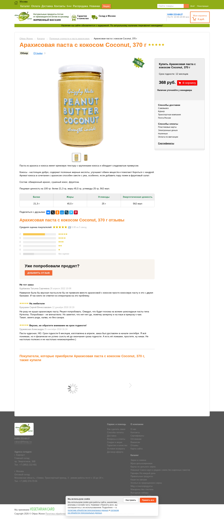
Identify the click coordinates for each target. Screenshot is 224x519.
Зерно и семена (138, 460)
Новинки (94, 6)
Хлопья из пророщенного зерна (146, 483)
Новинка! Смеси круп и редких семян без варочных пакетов (160, 470)
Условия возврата (116, 449)
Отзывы (38, 53)
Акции (106, 6)
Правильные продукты (142, 476)
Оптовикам (136, 439)
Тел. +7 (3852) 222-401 (25, 465)
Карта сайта (137, 449)
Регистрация (202, 6)
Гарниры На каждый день (143, 473)
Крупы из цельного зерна (143, 467)
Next (130, 385)
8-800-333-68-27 (175, 14)
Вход (192, 6)
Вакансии (135, 442)
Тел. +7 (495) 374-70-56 (25, 481)
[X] (53, 212)
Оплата (35, 6)
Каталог (25, 6)
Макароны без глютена (142, 489)
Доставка (47, 6)
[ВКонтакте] (48, 212)
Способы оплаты (115, 432)
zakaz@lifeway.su (23, 442)
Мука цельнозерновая (141, 463)
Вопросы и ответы (116, 439)
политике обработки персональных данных (88, 510)
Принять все (148, 500)
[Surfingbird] (71, 212)
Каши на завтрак (139, 480)
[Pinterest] (76, 212)
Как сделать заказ (116, 429)
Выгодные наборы (139, 493)
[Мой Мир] (62, 212)
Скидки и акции (114, 442)
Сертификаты (166, 143)
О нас (133, 429)
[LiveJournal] (67, 212)
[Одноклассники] (57, 212)
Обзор (24, 53)
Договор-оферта (115, 452)
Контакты (59, 6)
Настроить (131, 500)
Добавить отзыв (38, 273)
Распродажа (80, 6)
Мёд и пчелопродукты (142, 486)
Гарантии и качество (117, 445)
